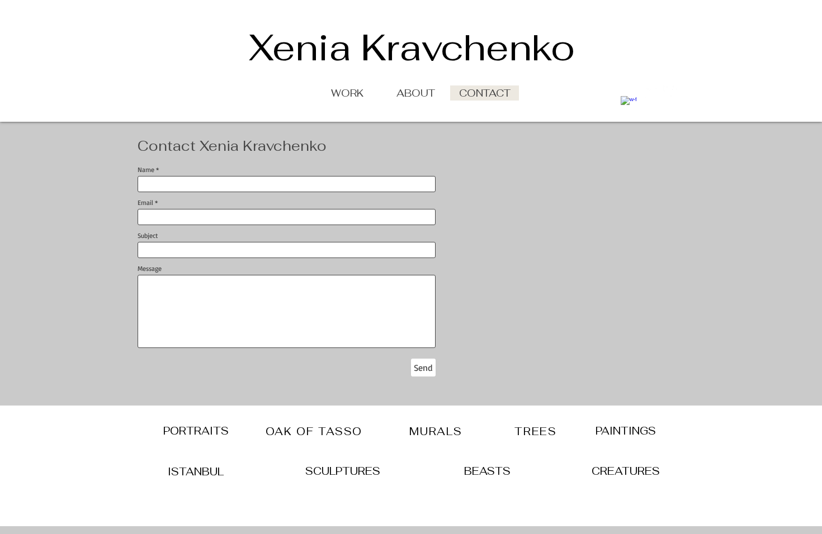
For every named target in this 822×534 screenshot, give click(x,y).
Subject (148, 235)
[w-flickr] (671, 93)
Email (145, 202)
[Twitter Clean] (650, 93)
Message (150, 268)
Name (146, 169)
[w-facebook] (628, 104)
